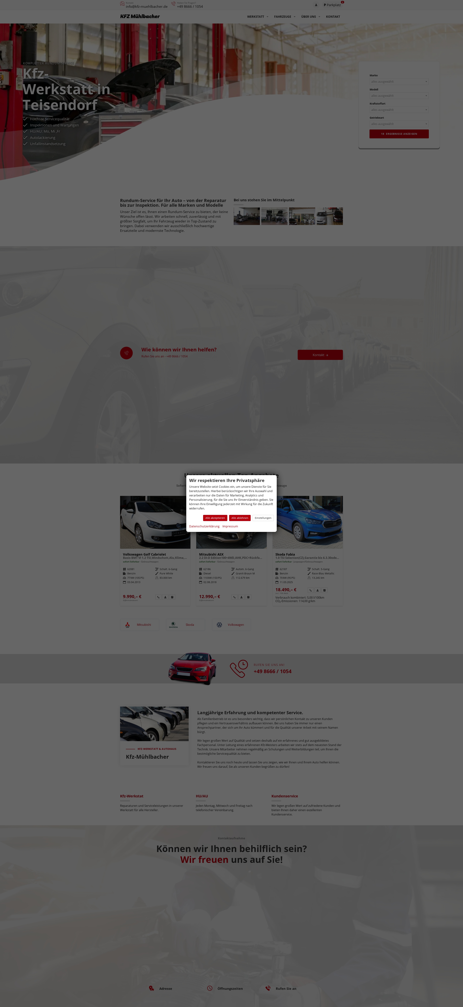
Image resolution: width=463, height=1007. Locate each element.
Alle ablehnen (240, 518)
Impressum (230, 526)
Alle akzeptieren (215, 518)
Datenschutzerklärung (204, 526)
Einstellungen (263, 518)
